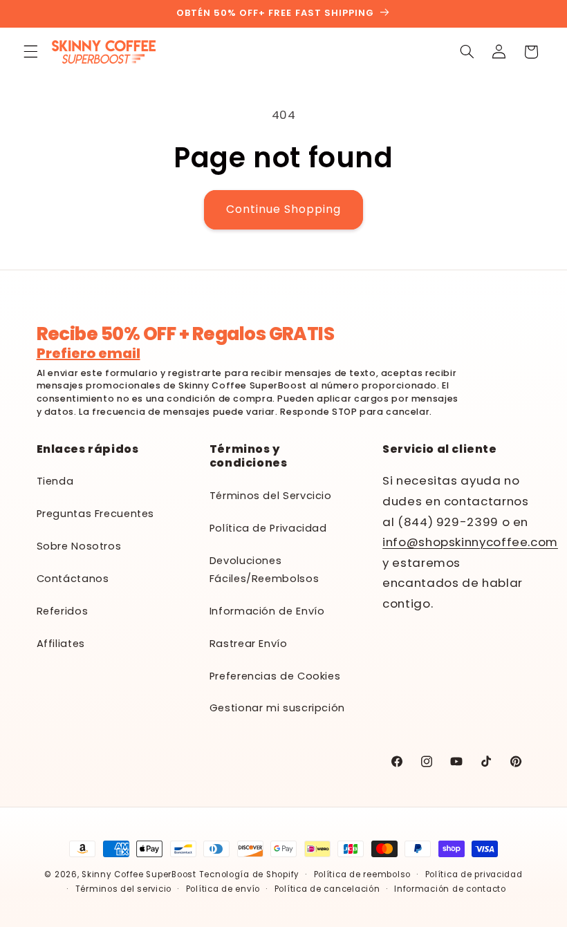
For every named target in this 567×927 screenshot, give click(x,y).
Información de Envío (267, 611)
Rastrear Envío (249, 643)
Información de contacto (450, 889)
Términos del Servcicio (271, 496)
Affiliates (61, 643)
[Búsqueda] (467, 52)
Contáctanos (73, 579)
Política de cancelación (327, 889)
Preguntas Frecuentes (96, 514)
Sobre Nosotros (79, 546)
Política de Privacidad (268, 528)
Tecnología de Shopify (249, 874)
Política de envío (223, 889)
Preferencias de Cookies (275, 676)
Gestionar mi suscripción (277, 708)
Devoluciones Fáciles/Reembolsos (264, 570)
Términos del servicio (123, 889)
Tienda (55, 481)
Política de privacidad (474, 874)
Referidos (63, 611)
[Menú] (30, 52)
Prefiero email (88, 353)
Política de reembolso (362, 874)
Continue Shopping (284, 209)
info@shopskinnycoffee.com (470, 542)
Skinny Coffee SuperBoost (139, 874)
